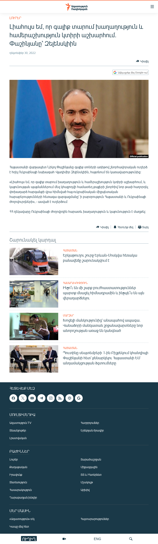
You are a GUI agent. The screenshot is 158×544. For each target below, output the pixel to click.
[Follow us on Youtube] (32, 398)
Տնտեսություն (18, 482)
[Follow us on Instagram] (51, 398)
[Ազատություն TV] (64, 539)
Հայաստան (70, 250)
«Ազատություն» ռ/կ (21, 519)
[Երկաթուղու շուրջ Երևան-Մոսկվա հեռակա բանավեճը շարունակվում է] (33, 261)
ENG (97, 539)
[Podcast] (69, 398)
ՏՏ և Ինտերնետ (91, 474)
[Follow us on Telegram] (41, 398)
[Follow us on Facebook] (13, 398)
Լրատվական (18, 438)
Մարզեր (68, 315)
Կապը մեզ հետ (19, 526)
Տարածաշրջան (91, 459)
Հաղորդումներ (90, 422)
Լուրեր (15, 18)
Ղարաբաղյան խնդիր (23, 497)
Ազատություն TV (20, 422)
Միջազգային (89, 467)
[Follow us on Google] (79, 398)
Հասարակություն (75, 283)
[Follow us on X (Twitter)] (23, 398)
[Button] (142, 61)
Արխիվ (85, 490)
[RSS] (60, 398)
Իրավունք (15, 474)
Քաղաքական (18, 467)
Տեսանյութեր (17, 430)
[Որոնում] (131, 539)
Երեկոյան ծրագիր (92, 430)
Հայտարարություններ (95, 519)
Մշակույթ (87, 482)
